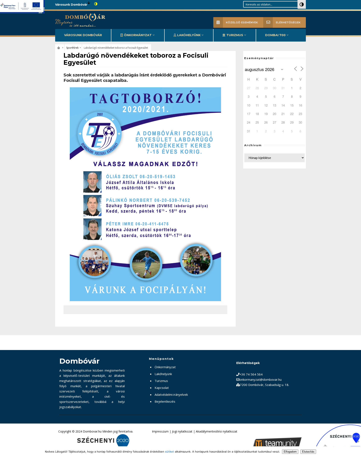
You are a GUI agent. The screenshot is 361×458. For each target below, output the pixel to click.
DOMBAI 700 (275, 35)
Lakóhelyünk (189, 35)
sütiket (169, 451)
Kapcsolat (162, 388)
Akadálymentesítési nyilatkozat (216, 431)
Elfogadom (290, 451)
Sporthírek (72, 47)
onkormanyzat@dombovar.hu (260, 379)
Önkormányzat (138, 35)
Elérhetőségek (288, 22)
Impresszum (160, 431)
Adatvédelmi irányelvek (171, 394)
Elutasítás (308, 451)
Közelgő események (242, 22)
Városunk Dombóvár (83, 35)
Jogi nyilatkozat (182, 431)
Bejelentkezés (165, 401)
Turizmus (234, 35)
